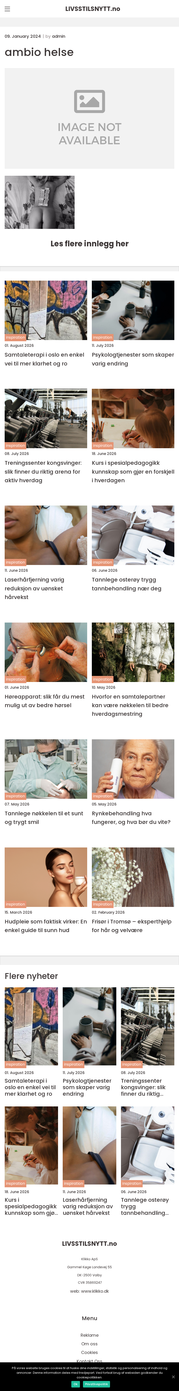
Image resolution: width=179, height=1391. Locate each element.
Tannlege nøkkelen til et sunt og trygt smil (44, 817)
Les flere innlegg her (90, 243)
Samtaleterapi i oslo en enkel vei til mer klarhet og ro (44, 359)
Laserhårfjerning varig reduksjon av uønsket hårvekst (34, 588)
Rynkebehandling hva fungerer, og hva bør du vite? (131, 817)
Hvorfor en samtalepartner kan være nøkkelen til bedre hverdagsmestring (130, 705)
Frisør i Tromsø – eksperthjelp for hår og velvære (132, 926)
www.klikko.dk (95, 1291)
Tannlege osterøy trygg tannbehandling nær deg (127, 584)
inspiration (15, 337)
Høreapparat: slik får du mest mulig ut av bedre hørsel (45, 701)
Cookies (89, 1352)
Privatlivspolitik (96, 1384)
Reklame (90, 1335)
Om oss (89, 1344)
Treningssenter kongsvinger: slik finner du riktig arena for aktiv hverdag (43, 471)
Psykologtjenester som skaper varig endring (133, 359)
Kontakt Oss (89, 1361)
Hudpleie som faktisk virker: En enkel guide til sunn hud (46, 926)
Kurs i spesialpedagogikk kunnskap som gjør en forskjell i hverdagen (133, 471)
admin (58, 36)
